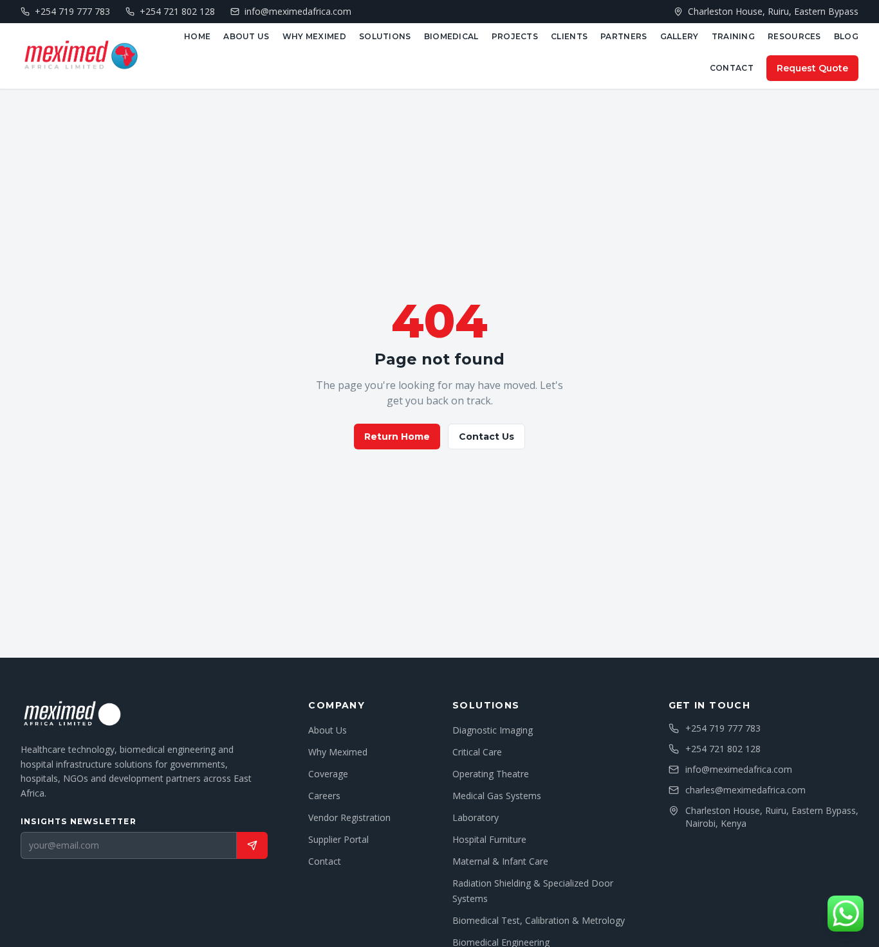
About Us (246, 36)
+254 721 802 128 (723, 749)
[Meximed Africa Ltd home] (80, 56)
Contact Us (486, 436)
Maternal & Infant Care (500, 861)
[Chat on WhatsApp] (846, 914)
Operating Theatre (490, 774)
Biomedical (451, 36)
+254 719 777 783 (723, 728)
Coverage (328, 774)
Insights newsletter (78, 821)
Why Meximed (314, 36)
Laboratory (475, 817)
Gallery (679, 36)
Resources (794, 36)
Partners (623, 36)
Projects (515, 36)
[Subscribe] (252, 845)
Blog (846, 36)
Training (733, 36)
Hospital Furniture (489, 839)
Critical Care (477, 752)
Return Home (397, 436)
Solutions (385, 36)
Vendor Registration (349, 817)
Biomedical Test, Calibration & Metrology (538, 920)
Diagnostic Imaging (492, 730)
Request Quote (812, 68)
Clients (569, 36)
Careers (324, 795)
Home (197, 36)
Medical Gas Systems (496, 795)
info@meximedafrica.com (738, 769)
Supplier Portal (338, 839)
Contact (732, 68)
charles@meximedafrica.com (745, 790)
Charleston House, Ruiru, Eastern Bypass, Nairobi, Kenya (771, 816)
